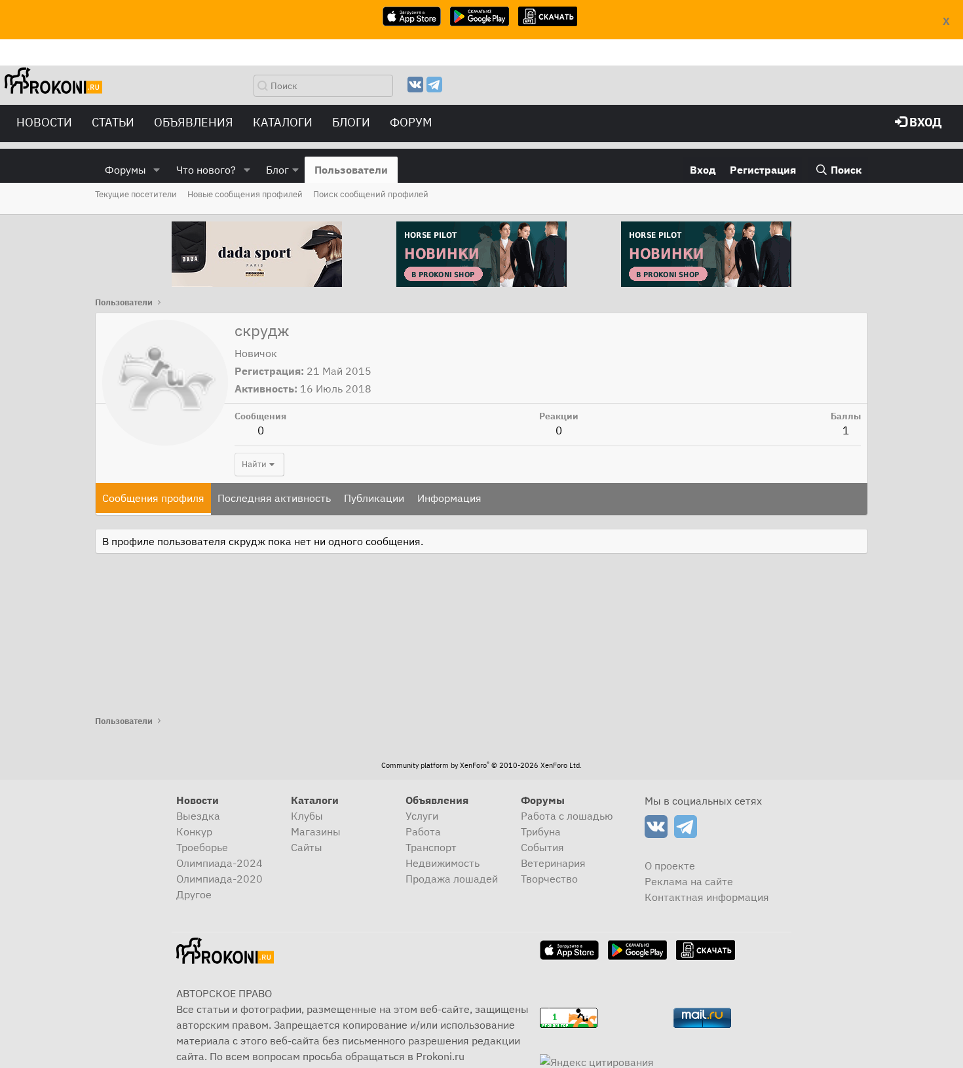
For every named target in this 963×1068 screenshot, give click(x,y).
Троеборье (202, 847)
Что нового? (206, 169)
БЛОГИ (351, 122)
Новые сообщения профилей (245, 194)
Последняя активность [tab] (274, 498)
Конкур (194, 831)
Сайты (306, 847)
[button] (156, 170)
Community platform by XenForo (481, 765)
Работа (423, 831)
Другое (194, 894)
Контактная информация (707, 897)
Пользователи (351, 169)
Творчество (549, 878)
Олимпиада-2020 (219, 878)
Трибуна (541, 831)
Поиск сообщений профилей (370, 194)
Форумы (125, 169)
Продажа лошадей (452, 878)
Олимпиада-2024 (219, 862)
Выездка (198, 815)
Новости (44, 122)
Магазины (316, 831)
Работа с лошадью (567, 815)
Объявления (193, 122)
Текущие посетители (136, 194)
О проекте (670, 865)
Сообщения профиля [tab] (153, 498)
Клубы (307, 815)
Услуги (422, 815)
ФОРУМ (411, 122)
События (542, 847)
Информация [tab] (449, 498)
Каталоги (282, 122)
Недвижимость (443, 862)
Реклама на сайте (689, 881)
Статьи (113, 122)
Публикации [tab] (374, 498)
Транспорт (431, 847)
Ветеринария (553, 862)
